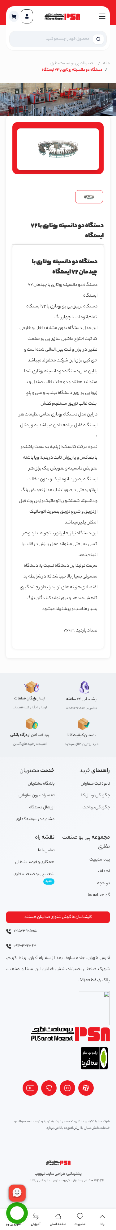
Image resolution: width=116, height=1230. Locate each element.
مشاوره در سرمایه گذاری (35, 819)
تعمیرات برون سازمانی (36, 795)
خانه (106, 63)
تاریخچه (103, 883)
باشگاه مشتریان (41, 783)
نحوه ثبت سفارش (95, 783)
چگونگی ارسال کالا (94, 795)
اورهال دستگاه (41, 807)
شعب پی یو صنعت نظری (34, 877)
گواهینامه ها (99, 895)
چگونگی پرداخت (96, 807)
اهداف (104, 871)
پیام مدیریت (99, 859)
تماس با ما (46, 850)
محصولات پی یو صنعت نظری (73, 63)
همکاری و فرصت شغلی (34, 862)
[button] (14, 16)
